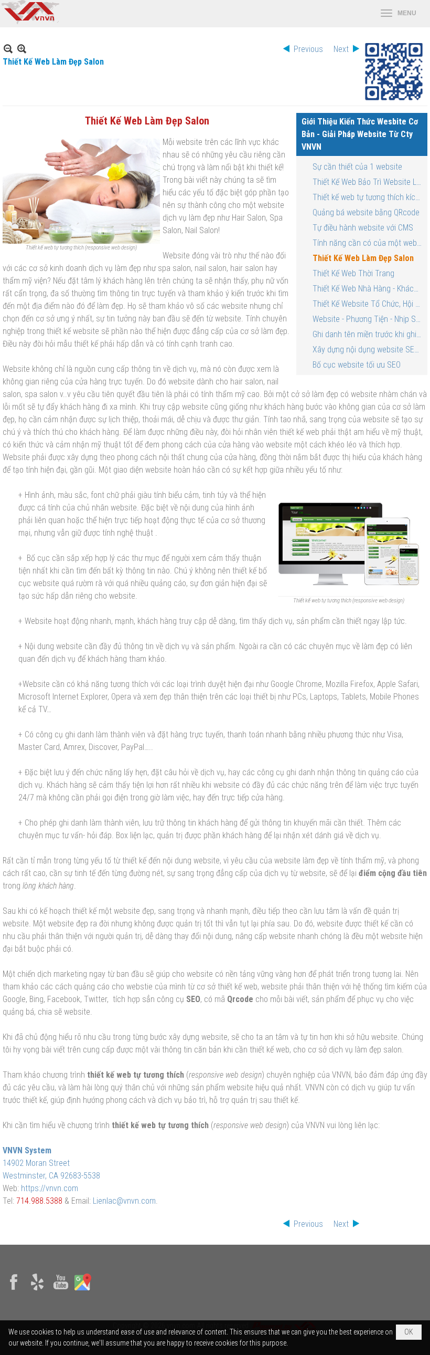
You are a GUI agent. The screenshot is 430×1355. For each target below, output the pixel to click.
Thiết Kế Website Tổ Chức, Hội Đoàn (369, 304)
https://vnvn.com (49, 1188)
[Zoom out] (21, 48)
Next (341, 49)
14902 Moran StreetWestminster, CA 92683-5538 (51, 1163)
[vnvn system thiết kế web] (29, 21)
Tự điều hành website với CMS (363, 228)
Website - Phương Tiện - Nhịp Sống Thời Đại (369, 319)
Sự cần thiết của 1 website (357, 167)
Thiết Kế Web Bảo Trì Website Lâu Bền (369, 182)
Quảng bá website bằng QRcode (366, 212)
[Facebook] (14, 1290)
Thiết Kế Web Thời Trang (353, 273)
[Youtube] (61, 1290)
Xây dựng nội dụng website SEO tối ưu (369, 350)
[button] (398, 13)
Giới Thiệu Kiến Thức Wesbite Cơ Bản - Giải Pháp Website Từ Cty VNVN (360, 134)
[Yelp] (37, 1290)
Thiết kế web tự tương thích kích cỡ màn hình (369, 197)
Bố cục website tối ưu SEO (357, 365)
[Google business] (83, 1290)
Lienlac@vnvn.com (124, 1201)
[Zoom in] (8, 48)
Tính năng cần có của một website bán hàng (369, 243)
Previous (308, 49)
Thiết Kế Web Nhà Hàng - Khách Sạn (369, 289)
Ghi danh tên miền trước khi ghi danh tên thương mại (369, 334)
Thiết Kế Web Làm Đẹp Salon (363, 258)
